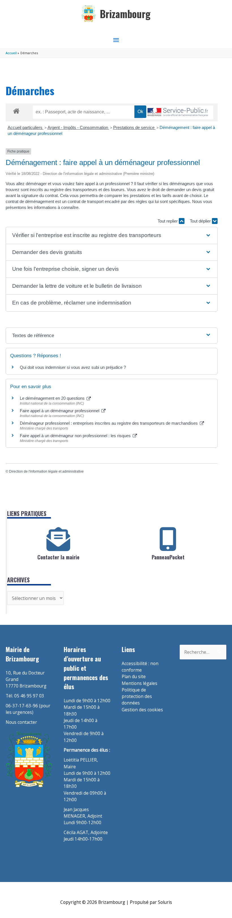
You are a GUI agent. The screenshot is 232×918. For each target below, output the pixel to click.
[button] (111, 235)
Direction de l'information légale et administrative (46, 471)
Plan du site (134, 676)
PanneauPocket (168, 557)
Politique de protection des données (137, 696)
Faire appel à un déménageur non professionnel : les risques (76, 435)
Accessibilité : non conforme (140, 666)
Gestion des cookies (142, 710)
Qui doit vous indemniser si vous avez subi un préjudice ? (73, 367)
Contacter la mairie (58, 557)
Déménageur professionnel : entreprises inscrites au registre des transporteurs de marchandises (109, 423)
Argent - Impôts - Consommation (78, 127)
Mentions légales (139, 683)
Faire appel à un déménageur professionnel (60, 410)
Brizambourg (125, 14)
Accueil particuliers (26, 127)
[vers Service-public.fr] (178, 112)
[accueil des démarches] (16, 110)
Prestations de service (134, 127)
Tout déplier (201, 221)
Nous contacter (21, 722)
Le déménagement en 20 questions (53, 398)
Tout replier (168, 221)
